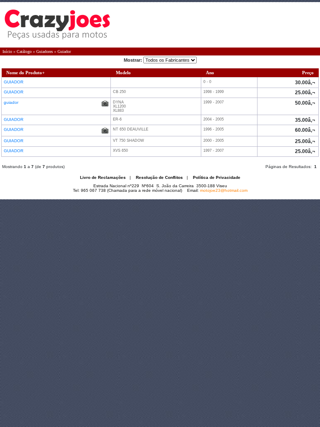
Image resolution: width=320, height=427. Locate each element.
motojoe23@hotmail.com (224, 190)
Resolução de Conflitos (159, 177)
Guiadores (44, 51)
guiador (12, 102)
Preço (308, 72)
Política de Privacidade (216, 177)
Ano (210, 72)
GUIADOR (14, 82)
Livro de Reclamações (103, 177)
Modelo (123, 72)
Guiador (64, 51)
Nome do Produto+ (25, 72)
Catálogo (24, 51)
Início (7, 51)
